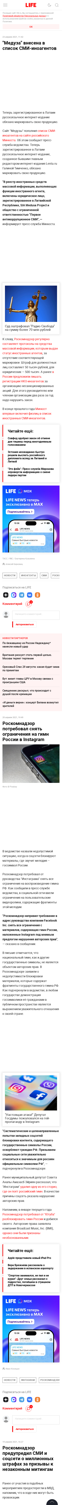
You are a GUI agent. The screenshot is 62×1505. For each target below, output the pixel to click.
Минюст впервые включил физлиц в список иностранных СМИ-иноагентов (26, 413)
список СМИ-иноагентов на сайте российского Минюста (29, 135)
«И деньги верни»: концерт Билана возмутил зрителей (30, 704)
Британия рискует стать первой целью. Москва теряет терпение (27, 656)
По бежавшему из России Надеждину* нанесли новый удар (26, 644)
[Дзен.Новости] (5, 595)
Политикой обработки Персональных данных (24, 15)
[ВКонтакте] (29, 595)
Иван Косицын (13, 1368)
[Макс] (13, 595)
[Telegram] (21, 595)
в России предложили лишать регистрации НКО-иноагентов (28, 376)
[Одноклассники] (37, 595)
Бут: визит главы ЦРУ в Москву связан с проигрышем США (27, 680)
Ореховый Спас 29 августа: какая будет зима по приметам (30, 668)
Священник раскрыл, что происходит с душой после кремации (26, 692)
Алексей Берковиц (14, 564)
